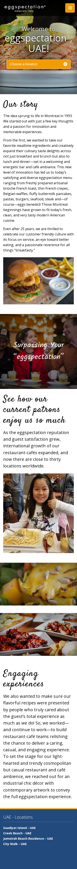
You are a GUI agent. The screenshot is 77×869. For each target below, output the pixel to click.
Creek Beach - (17, 833)
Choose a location (23, 64)
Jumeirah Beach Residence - (28, 838)
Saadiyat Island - (19, 828)
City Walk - (15, 844)
